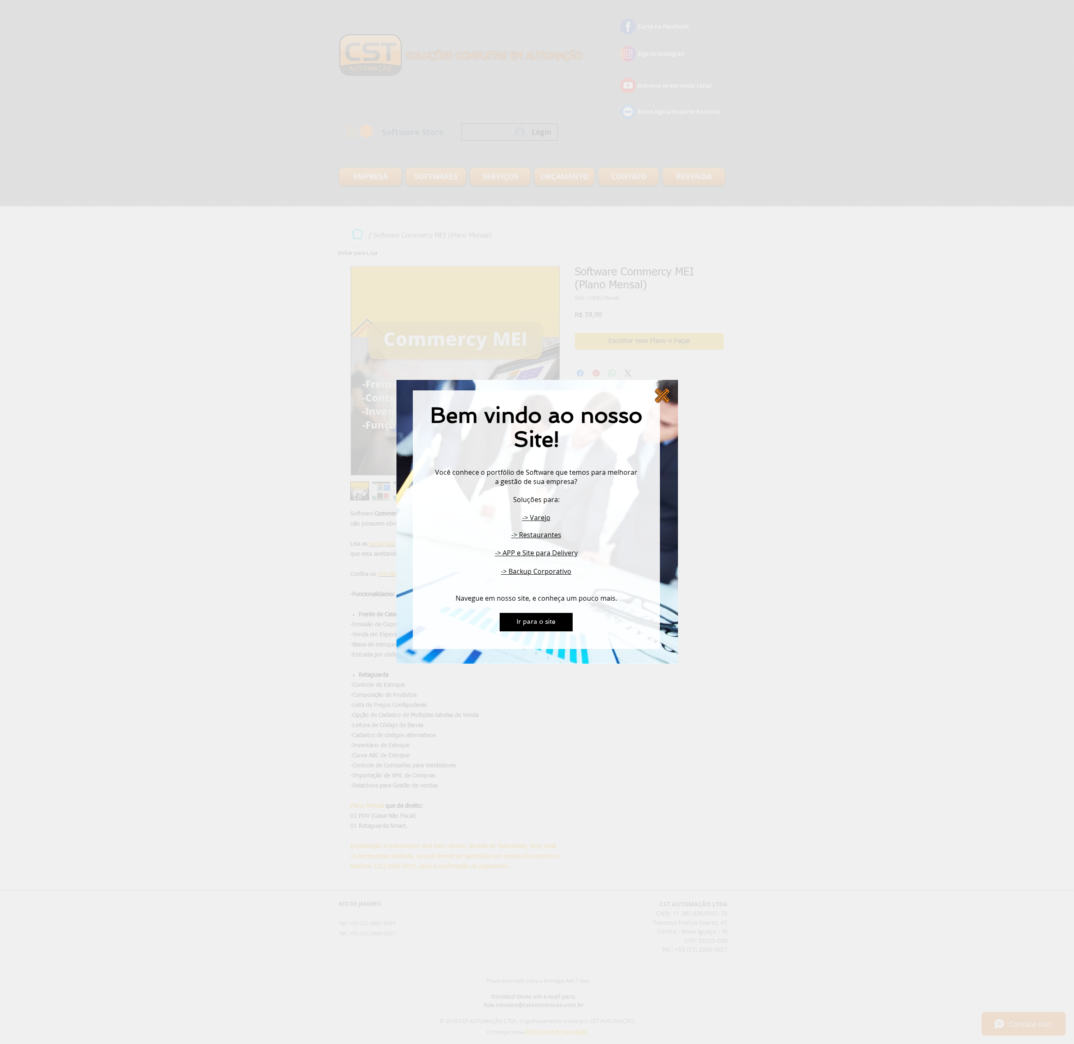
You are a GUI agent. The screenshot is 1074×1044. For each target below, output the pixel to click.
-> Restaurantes (536, 534)
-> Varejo (536, 517)
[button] (662, 395)
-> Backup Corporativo (536, 571)
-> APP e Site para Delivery (536, 552)
